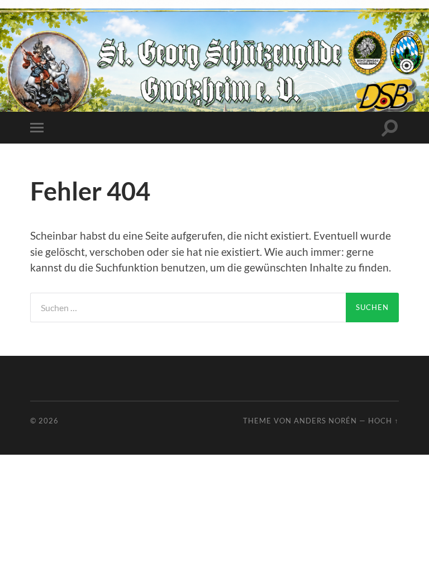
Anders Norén (325, 420)
